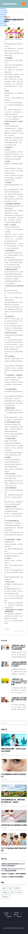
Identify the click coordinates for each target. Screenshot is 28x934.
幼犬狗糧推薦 (3, 10)
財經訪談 (9, 916)
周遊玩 (6, 914)
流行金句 (19, 892)
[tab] (14, 651)
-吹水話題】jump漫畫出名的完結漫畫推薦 (12, 876)
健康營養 (7, 629)
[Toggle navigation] (23, 4)
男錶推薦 (5, 892)
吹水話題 (6, 912)
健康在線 (16, 914)
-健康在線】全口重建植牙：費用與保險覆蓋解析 (13, 873)
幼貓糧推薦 (3, 8)
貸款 (12, 892)
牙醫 (10, 888)
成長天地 (19, 916)
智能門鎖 (17, 888)
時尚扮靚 (16, 912)
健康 (4, 888)
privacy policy (20, 928)
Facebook (16, 631)
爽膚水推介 (5, 896)
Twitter (22, 631)
